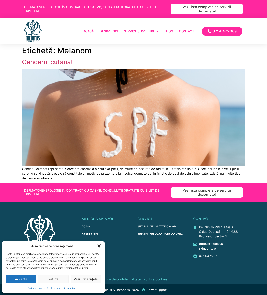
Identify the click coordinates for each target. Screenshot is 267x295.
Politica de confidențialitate (62, 288)
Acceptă (21, 279)
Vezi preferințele (86, 279)
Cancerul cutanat (47, 62)
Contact (186, 31)
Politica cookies (36, 288)
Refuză (53, 279)
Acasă (88, 31)
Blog (169, 31)
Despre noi (109, 31)
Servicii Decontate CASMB (156, 226)
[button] (99, 246)
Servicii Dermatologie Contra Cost (160, 236)
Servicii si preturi (139, 31)
